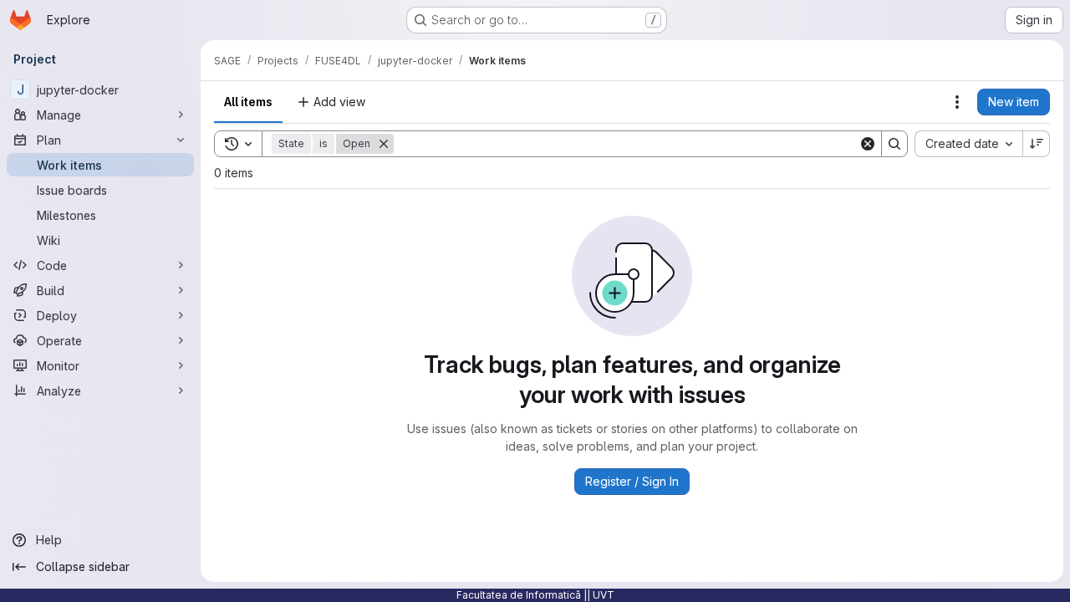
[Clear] (868, 144)
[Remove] (384, 144)
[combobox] (968, 143)
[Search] (894, 143)
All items (248, 101)
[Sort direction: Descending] (1036, 143)
